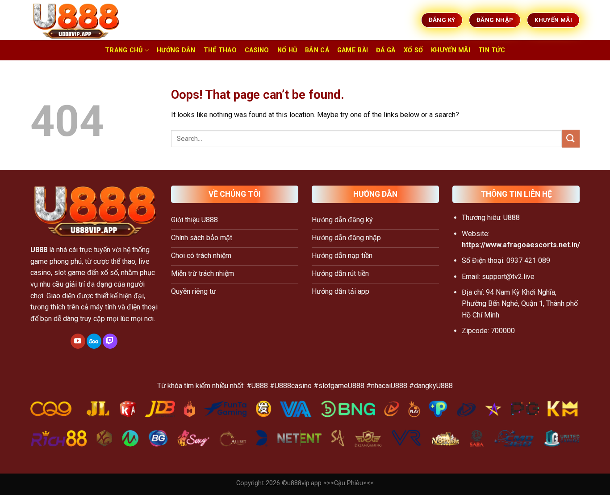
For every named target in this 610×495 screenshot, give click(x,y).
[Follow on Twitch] (110, 341)
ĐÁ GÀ (385, 50)
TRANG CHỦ (124, 50)
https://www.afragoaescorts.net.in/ (521, 245)
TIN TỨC (491, 50)
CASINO (257, 50)
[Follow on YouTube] (78, 341)
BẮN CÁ (317, 50)
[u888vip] (75, 20)
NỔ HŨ (287, 50)
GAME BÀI (352, 50)
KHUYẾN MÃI (450, 50)
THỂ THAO (220, 50)
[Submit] (571, 138)
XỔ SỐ (413, 50)
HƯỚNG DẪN (176, 50)
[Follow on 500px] (94, 341)
